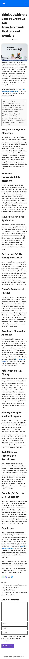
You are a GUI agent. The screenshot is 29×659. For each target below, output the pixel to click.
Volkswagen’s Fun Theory (10, 116)
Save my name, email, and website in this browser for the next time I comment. (14, 639)
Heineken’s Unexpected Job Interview (13, 105)
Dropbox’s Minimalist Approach (11, 114)
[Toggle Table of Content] (23, 101)
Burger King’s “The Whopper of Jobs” (13, 109)
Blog (5, 582)
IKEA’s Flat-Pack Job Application (12, 107)
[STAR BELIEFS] (3, 3)
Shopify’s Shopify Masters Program (12, 118)
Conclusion (7, 124)
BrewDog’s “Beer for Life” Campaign (13, 122)
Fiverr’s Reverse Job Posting (11, 111)
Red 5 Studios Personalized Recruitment (14, 120)
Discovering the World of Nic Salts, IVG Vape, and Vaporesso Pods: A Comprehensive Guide (14, 587)
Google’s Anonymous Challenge (11, 103)
